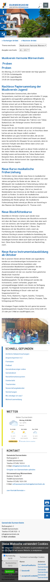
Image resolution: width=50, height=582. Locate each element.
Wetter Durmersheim (24, 417)
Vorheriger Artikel (10, 40)
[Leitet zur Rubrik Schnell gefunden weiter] (3, 19)
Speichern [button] (9, 571)
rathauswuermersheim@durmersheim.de (28, 484)
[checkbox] (4, 555)
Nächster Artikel (28, 40)
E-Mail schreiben (9, 536)
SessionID (26, 570)
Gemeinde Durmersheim (43, 565)
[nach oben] (47, 518)
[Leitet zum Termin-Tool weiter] (3, 34)
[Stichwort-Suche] (40, 7)
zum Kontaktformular (15, 490)
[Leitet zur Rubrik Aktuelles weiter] (3, 12)
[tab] (10, 557)
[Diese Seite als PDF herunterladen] (47, 505)
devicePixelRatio (29, 565)
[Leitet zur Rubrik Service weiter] (3, 27)
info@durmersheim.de (21, 466)
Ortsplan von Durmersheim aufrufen (21, 469)
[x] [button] (16, 571)
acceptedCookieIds (30, 575)
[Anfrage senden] (47, 511)
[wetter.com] (13, 442)
